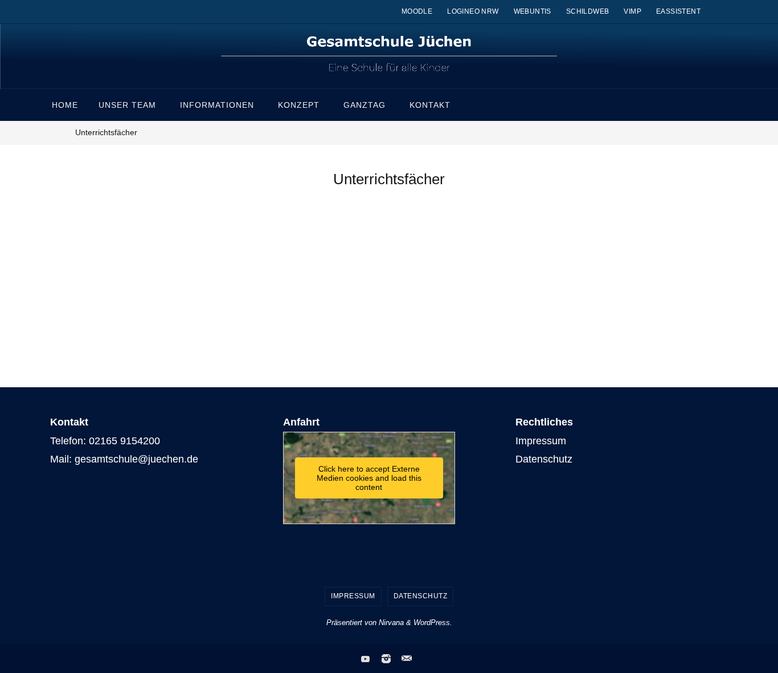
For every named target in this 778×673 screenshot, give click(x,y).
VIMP (632, 11)
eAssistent (678, 11)
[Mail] (406, 658)
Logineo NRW (472, 11)
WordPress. (432, 622)
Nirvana (391, 622)
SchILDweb (587, 11)
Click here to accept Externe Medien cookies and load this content (369, 478)
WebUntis (532, 11)
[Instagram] (386, 658)
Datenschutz (543, 459)
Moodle (417, 11)
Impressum (540, 441)
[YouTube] (365, 658)
